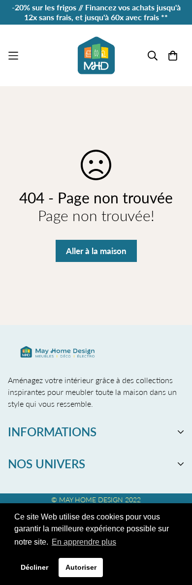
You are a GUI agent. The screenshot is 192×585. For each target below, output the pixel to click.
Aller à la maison (96, 251)
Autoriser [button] (80, 567)
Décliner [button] (34, 567)
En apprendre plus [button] (84, 542)
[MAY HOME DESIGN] (96, 55)
